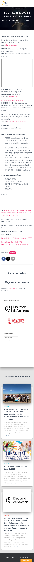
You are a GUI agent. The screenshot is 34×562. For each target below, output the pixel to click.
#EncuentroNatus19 (11, 45)
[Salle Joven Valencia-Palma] (5, 3)
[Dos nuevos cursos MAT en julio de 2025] (17, 450)
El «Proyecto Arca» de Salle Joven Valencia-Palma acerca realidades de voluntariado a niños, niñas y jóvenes (16, 414)
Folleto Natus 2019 (7, 238)
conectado (12, 288)
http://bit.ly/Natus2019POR (19, 244)
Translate (16, 340)
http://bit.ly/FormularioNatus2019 (12, 100)
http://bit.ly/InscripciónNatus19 (17, 121)
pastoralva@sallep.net (17, 228)
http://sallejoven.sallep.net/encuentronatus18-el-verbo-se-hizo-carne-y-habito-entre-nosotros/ (16, 212)
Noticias (12, 252)
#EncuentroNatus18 (10, 210)
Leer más (7, 435)
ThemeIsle (24, 557)
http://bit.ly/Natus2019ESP (23, 238)
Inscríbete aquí (13, 97)
